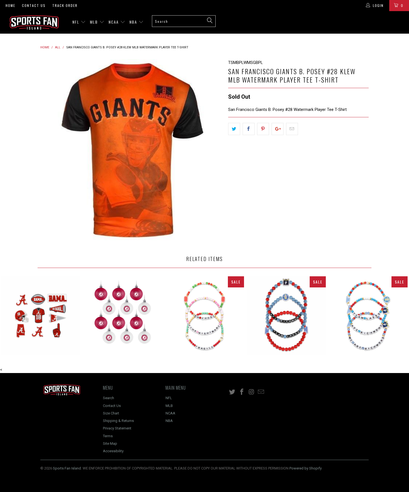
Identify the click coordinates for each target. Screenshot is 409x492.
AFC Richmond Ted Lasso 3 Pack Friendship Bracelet (368, 315)
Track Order (65, 5)
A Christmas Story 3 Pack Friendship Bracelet (204, 315)
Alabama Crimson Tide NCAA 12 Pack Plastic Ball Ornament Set (122, 315)
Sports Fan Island (67, 468)
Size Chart (111, 413)
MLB (94, 22)
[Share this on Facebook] (249, 129)
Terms (108, 436)
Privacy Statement (117, 428)
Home (10, 5)
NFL (76, 22)
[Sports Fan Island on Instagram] (251, 392)
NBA (134, 22)
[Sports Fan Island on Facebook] (242, 392)
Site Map (110, 443)
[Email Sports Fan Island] (261, 392)
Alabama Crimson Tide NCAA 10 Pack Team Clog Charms (40, 315)
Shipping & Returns (118, 421)
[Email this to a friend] (292, 129)
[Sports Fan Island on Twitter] (232, 392)
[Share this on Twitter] (234, 129)
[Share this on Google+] (278, 129)
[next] (213, 150)
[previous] (50, 150)
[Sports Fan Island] (35, 22)
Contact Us (34, 5)
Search (108, 398)
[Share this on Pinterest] (263, 129)
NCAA (114, 22)
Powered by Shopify (305, 468)
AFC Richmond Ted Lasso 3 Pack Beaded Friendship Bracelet (286, 315)
